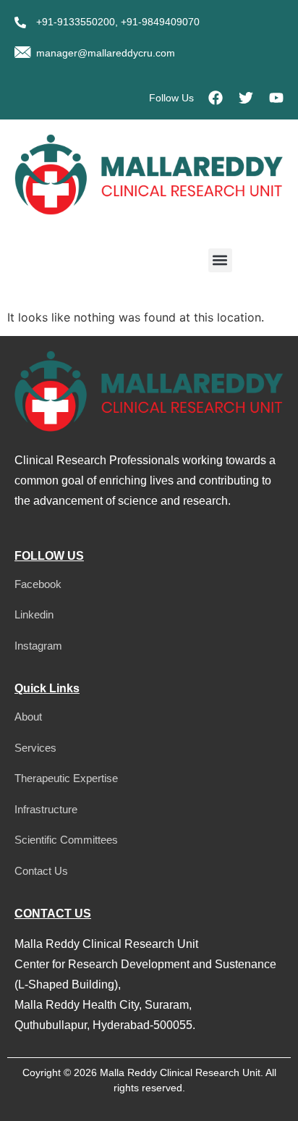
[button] (220, 260)
